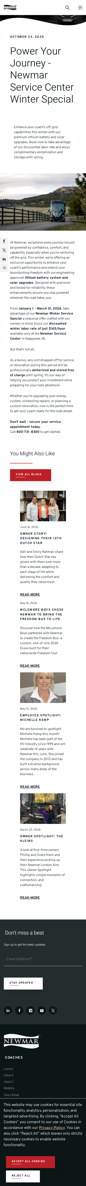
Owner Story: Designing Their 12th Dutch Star (41, 538)
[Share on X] (4, 250)
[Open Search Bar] (67, 7)
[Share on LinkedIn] (4, 259)
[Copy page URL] (4, 268)
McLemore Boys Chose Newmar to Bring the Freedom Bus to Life (42, 614)
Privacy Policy (52, 1128)
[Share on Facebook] (4, 241)
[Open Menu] (80, 7)
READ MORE (30, 595)
